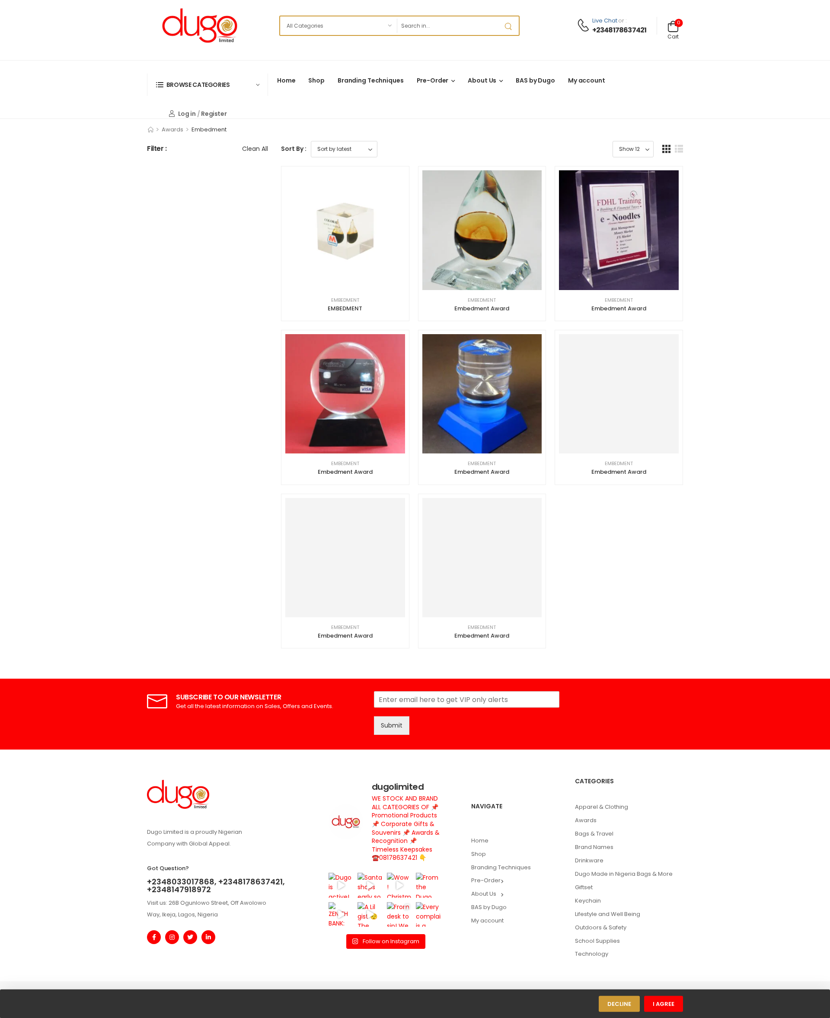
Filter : (157, 148)
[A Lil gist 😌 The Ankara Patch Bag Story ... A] (370, 914)
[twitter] (190, 937)
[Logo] (200, 25)
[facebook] (154, 937)
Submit (391, 725)
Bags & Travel (594, 834)
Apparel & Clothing (601, 807)
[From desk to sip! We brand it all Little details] (399, 914)
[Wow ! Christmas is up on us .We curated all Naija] (399, 885)
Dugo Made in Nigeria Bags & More (624, 874)
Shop (316, 80)
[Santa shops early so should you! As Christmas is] (370, 885)
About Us (482, 80)
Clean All (255, 148)
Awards (172, 129)
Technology (591, 954)
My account (586, 80)
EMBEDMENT (345, 308)
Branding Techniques (371, 80)
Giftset (584, 887)
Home (286, 80)
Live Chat (604, 20)
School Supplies (597, 941)
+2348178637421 (619, 30)
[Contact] (584, 26)
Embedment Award (481, 308)
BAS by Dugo (535, 80)
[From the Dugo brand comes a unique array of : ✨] (428, 885)
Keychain (588, 901)
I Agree (663, 1004)
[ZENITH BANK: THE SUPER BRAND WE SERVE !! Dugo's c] (341, 914)
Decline (619, 1004)
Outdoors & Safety (600, 927)
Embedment (345, 300)
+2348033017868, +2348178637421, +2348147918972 (216, 885)
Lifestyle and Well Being (607, 914)
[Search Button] (510, 25)
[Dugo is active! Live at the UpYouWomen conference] (341, 885)
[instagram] (172, 937)
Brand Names (594, 847)
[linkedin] (208, 937)
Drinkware (589, 860)
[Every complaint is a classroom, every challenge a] (428, 914)
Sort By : (293, 148)
